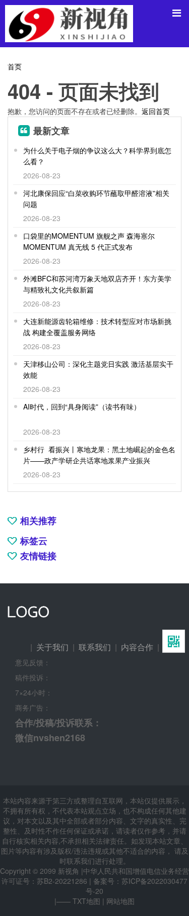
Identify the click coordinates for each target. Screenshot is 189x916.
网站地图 (120, 901)
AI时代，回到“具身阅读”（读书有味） (82, 406)
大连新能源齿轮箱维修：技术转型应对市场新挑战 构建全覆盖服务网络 (97, 326)
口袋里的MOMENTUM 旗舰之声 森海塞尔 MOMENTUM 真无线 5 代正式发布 (89, 241)
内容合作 (137, 647)
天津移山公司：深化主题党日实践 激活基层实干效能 (98, 369)
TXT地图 (86, 901)
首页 (15, 66)
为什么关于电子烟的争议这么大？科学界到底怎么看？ (97, 155)
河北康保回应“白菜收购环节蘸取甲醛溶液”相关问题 (96, 198)
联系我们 (95, 647)
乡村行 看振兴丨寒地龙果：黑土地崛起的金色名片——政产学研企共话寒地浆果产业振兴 (99, 454)
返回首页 (156, 111)
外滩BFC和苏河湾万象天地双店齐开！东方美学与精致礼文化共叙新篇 (97, 283)
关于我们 (52, 647)
